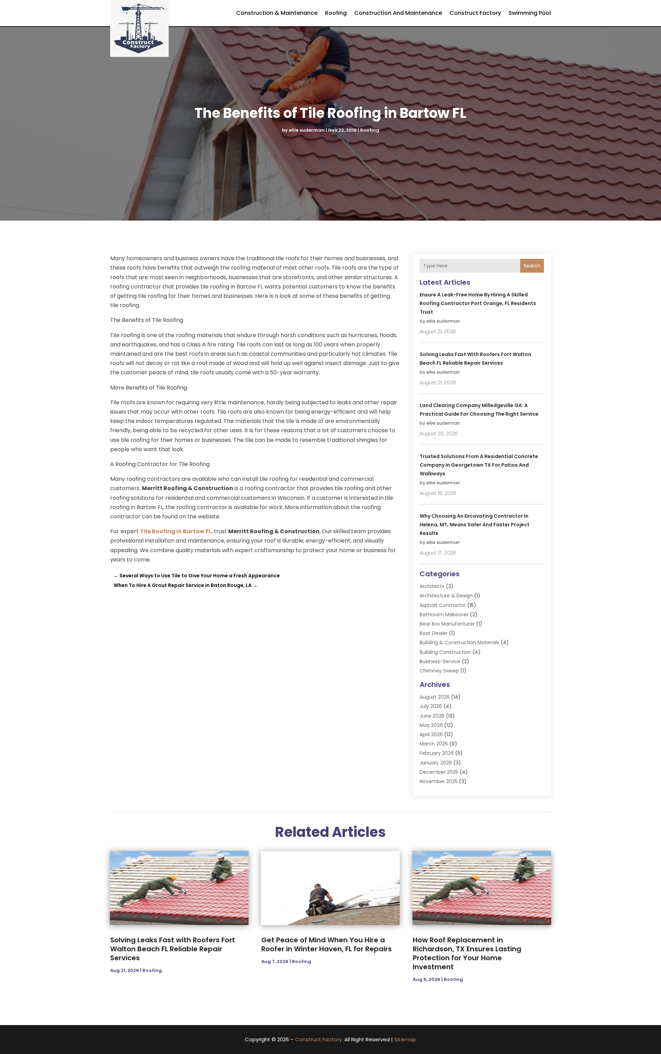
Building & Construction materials (459, 642)
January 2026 (436, 762)
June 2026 (432, 715)
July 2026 (431, 706)
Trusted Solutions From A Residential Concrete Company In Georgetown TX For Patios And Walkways (479, 465)
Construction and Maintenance (398, 13)
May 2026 (431, 725)
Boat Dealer (434, 633)
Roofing (336, 13)
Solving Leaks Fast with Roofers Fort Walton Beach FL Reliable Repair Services (172, 949)
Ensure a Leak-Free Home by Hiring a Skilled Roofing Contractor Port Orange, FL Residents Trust (478, 303)
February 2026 (437, 753)
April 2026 (431, 734)
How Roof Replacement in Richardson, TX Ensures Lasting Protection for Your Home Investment (467, 953)
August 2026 (435, 696)
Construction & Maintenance (276, 13)
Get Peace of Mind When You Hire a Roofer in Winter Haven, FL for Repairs (326, 944)
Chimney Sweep (439, 670)
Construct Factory (475, 13)
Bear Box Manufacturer (447, 623)
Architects (432, 586)
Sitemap (405, 1039)
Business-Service (440, 661)
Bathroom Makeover (444, 614)
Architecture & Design (446, 595)
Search (532, 265)
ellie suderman (307, 130)
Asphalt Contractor (443, 605)
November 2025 (439, 781)
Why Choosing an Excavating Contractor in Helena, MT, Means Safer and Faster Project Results (474, 525)
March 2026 (434, 743)
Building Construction (445, 652)
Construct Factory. (319, 1039)
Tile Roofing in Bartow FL (175, 531)
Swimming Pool (529, 13)
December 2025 (439, 772)
